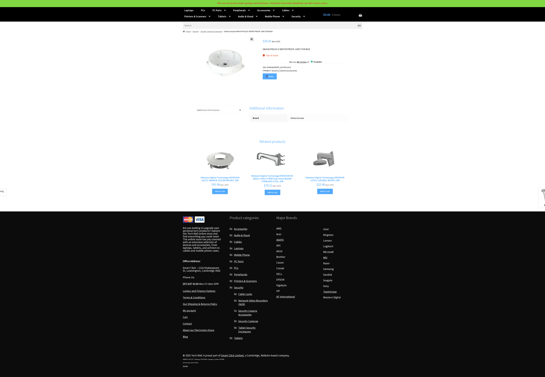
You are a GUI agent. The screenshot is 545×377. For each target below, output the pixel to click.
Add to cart (220, 191)
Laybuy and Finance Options (199, 291)
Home (188, 31)
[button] (252, 39)
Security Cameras (248, 321)
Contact (187, 323)
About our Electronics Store (198, 330)
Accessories (263, 10)
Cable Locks (245, 294)
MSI (325, 257)
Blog (185, 336)
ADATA (280, 240)
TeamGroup (330, 291)
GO (359, 25)
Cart (185, 317)
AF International (285, 296)
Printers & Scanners (195, 16)
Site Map (185, 366)
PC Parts (217, 10)
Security (296, 16)
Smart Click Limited (232, 355)
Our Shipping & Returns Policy (200, 304)
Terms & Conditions (194, 297)
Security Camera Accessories (211, 31)
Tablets (222, 16)
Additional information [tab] (208, 110)
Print (270, 76)
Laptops (188, 10)
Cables (285, 10)
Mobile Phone (272, 16)
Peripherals (239, 10)
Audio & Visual (245, 16)
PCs (203, 10)
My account (189, 310)
